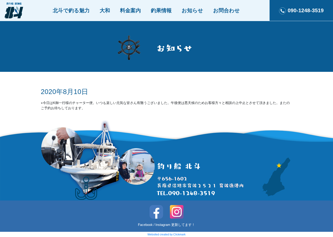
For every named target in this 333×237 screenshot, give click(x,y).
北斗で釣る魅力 (71, 10)
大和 (105, 10)
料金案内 (130, 10)
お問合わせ (226, 10)
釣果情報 (161, 10)
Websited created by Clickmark (166, 234)
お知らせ (192, 10)
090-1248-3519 (306, 10)
